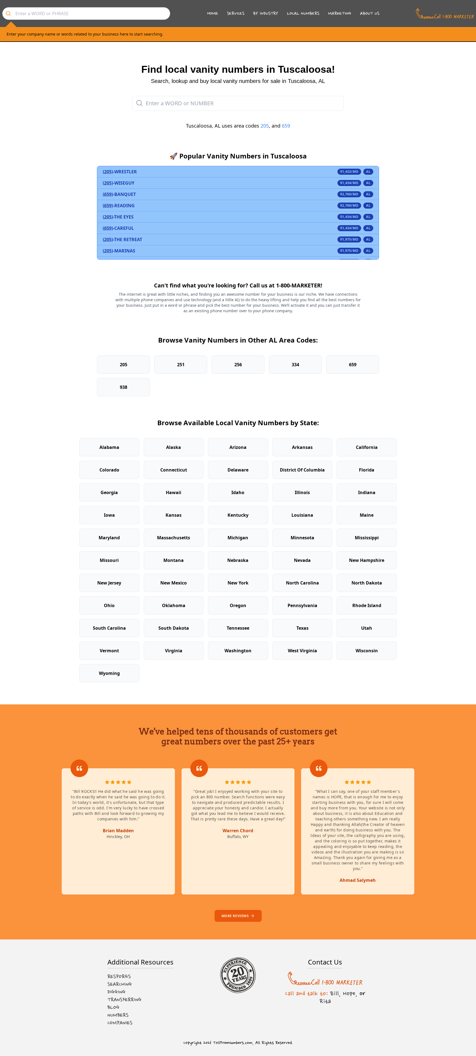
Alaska (173, 447)
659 (286, 125)
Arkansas (302, 447)
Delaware (238, 470)
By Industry (265, 13)
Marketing (339, 13)
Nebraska (237, 560)
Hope (349, 993)
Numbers (118, 1015)
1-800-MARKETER (298, 285)
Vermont (109, 651)
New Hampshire (366, 560)
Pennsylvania (302, 605)
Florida (366, 470)
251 (181, 365)
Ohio (109, 605)
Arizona (238, 447)
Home (212, 13)
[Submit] (8, 13)
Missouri (109, 560)
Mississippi (367, 538)
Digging (116, 992)
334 (295, 365)
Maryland (109, 538)
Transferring (124, 1000)
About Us (369, 13)
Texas (302, 628)
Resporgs (119, 976)
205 (265, 125)
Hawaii (173, 492)
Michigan (238, 538)
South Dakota (173, 628)
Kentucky (238, 515)
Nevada (302, 560)
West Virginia (302, 651)
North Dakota (366, 583)
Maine (367, 515)
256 (238, 365)
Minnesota (302, 538)
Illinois (302, 492)
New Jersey (109, 583)
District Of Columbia (302, 470)
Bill (334, 993)
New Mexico (173, 583)
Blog (113, 1007)
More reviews (235, 916)
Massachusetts (173, 538)
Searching (119, 984)
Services (235, 13)
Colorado (109, 470)
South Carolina (109, 628)
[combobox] (86, 13)
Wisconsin (367, 651)
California (367, 447)
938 (123, 387)
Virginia (173, 651)
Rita (325, 1001)
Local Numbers (303, 13)
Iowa (109, 515)
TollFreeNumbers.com (232, 1043)
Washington (238, 651)
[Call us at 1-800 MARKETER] (445, 13)
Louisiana (302, 515)
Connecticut (173, 470)
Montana (173, 560)
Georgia (109, 492)
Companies (119, 1023)
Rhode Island (366, 605)
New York (238, 583)
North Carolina (302, 583)
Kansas (174, 515)
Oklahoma (173, 605)
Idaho (237, 492)
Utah (366, 628)
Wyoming (109, 673)
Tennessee (238, 628)
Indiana (366, 492)
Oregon (238, 605)
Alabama (109, 447)
